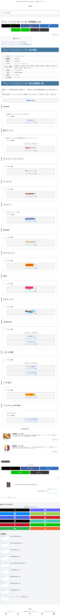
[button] (58, 13)
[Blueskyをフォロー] (15, 513)
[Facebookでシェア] (9, 470)
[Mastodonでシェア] (23, 466)
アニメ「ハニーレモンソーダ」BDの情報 (14, 42)
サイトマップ (10, 611)
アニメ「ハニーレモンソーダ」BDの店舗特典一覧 (16, 44)
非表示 (17, 38)
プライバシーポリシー (49, 611)
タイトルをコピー (25, 428)
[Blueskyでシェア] (36, 466)
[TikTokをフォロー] (15, 521)
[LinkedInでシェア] (23, 474)
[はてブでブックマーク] (23, 470)
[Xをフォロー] (15, 510)
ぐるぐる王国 (31, 367)
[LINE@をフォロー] (45, 524)
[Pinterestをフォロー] (15, 524)
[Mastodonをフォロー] (45, 510)
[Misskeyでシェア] (50, 466)
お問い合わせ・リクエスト (30, 611)
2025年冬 (17, 58)
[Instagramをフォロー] (15, 517)
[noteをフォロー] (45, 521)
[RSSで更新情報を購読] (45, 528)
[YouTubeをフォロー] (45, 517)
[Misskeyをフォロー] (45, 513)
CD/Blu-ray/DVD (6, 461)
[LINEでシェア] (36, 470)
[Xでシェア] (9, 466)
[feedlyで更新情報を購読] (15, 528)
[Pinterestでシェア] (50, 470)
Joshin (31, 337)
